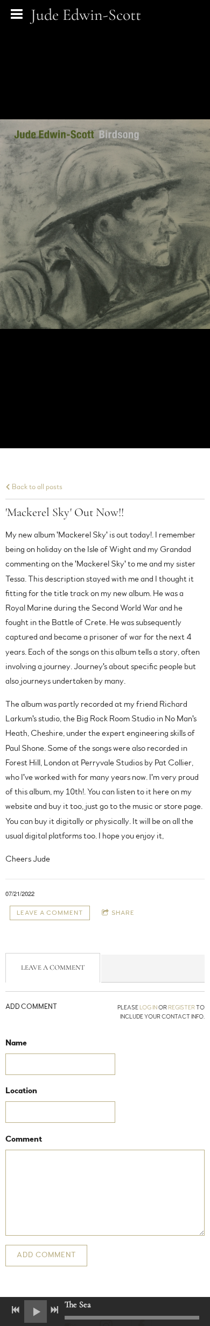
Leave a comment (50, 912)
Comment (23, 1139)
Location (21, 1090)
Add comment (46, 1255)
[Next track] (54, 1310)
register (181, 1007)
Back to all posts (36, 487)
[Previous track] (15, 1310)
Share (123, 912)
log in (148, 1007)
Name (16, 1042)
